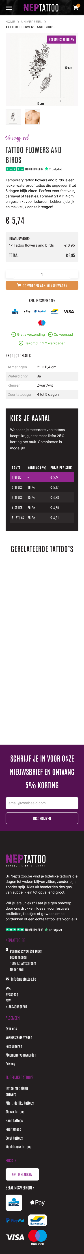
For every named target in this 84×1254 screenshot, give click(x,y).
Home (10, 21)
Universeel (31, 21)
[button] (72, 39)
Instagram (25, 1174)
